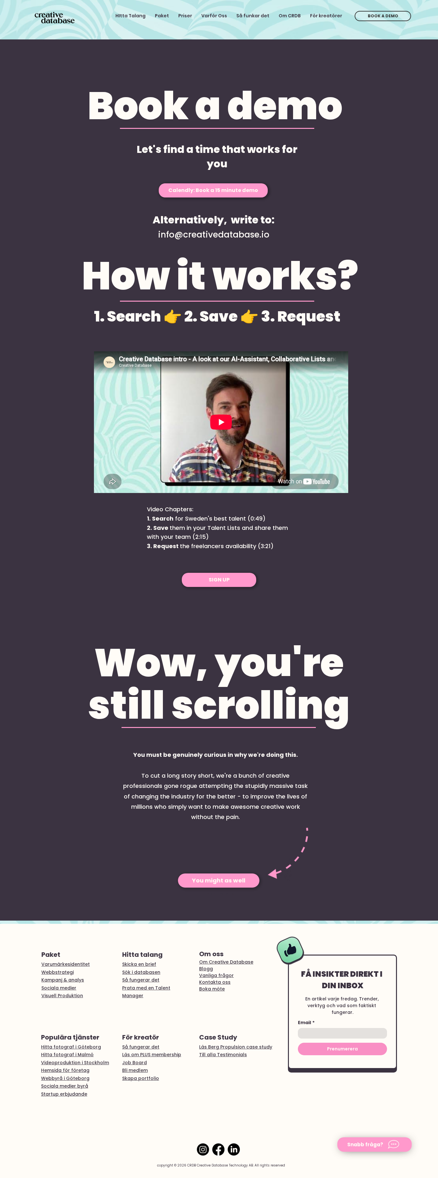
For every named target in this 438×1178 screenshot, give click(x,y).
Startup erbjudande (64, 1094)
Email (306, 1022)
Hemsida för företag (65, 1070)
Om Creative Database (226, 962)
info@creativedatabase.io (213, 234)
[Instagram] (203, 1149)
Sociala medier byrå (64, 1086)
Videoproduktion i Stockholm (75, 1062)
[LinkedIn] (234, 1149)
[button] (374, 1144)
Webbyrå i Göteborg (65, 1078)
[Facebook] (218, 1149)
